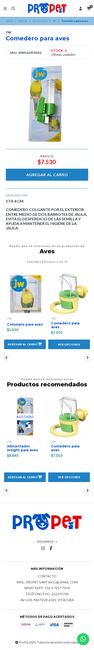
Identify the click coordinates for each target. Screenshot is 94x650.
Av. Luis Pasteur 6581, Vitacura (47, 600)
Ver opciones (69, 344)
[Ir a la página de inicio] (47, 8)
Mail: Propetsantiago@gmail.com (47, 582)
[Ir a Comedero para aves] (69, 294)
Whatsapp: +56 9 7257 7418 (47, 588)
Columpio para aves (25, 324)
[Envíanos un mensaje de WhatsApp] (83, 639)
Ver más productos (45, 261)
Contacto (47, 576)
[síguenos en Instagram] (43, 548)
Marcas (23, 20)
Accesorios (40, 20)
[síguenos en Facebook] (51, 548)
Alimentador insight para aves (22, 448)
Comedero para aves (65, 325)
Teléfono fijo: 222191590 (47, 594)
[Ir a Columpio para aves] (25, 294)
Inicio (9, 20)
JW (54, 20)
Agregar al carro (47, 174)
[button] (25, 344)
